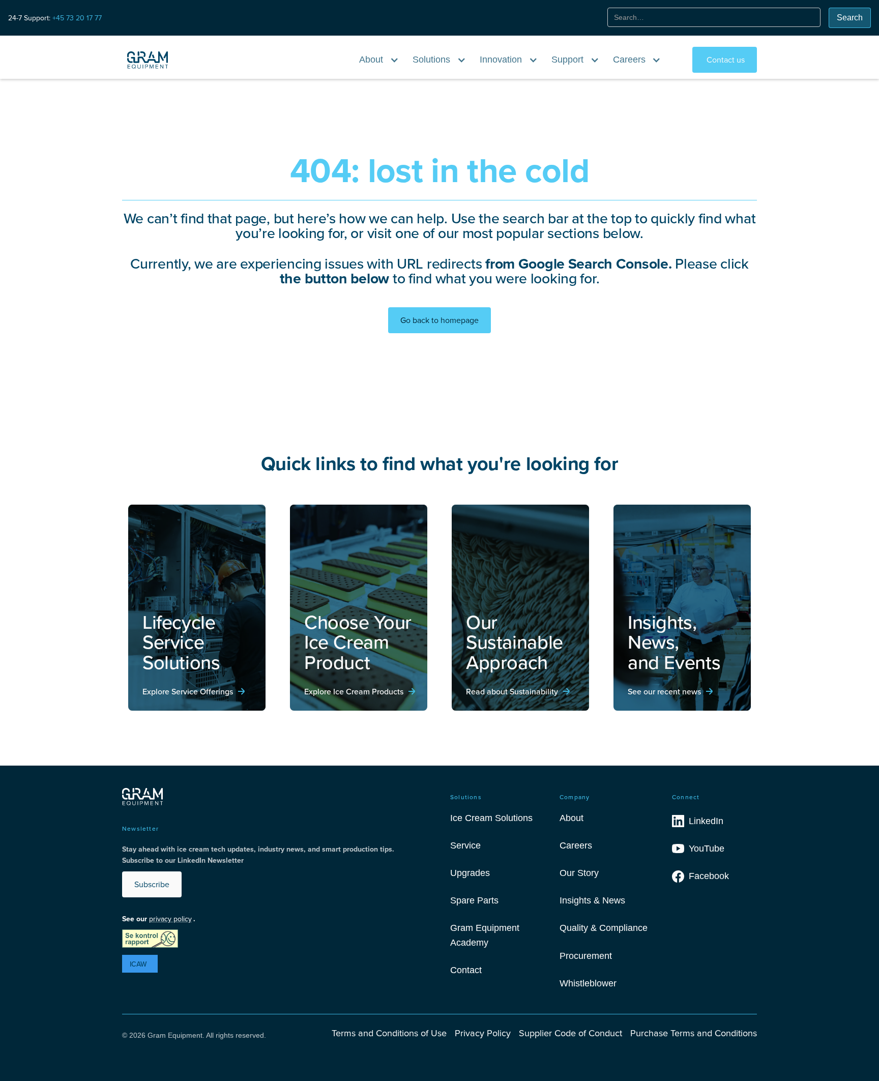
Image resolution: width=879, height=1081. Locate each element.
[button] (379, 60)
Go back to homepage (439, 320)
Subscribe (151, 884)
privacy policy (170, 919)
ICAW (138, 964)
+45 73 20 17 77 (77, 18)
